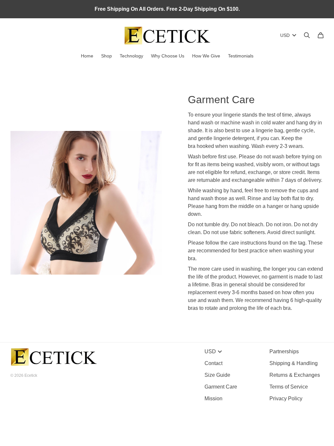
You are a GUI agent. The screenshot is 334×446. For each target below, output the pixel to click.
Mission (213, 398)
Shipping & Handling (293, 363)
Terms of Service (288, 387)
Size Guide (217, 375)
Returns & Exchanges (294, 375)
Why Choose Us (167, 55)
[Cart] (321, 35)
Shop (106, 55)
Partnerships (284, 351)
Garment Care (221, 387)
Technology (131, 55)
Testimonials (240, 55)
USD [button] (285, 35)
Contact (213, 363)
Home (87, 55)
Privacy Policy (285, 398)
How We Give (206, 55)
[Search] (307, 35)
